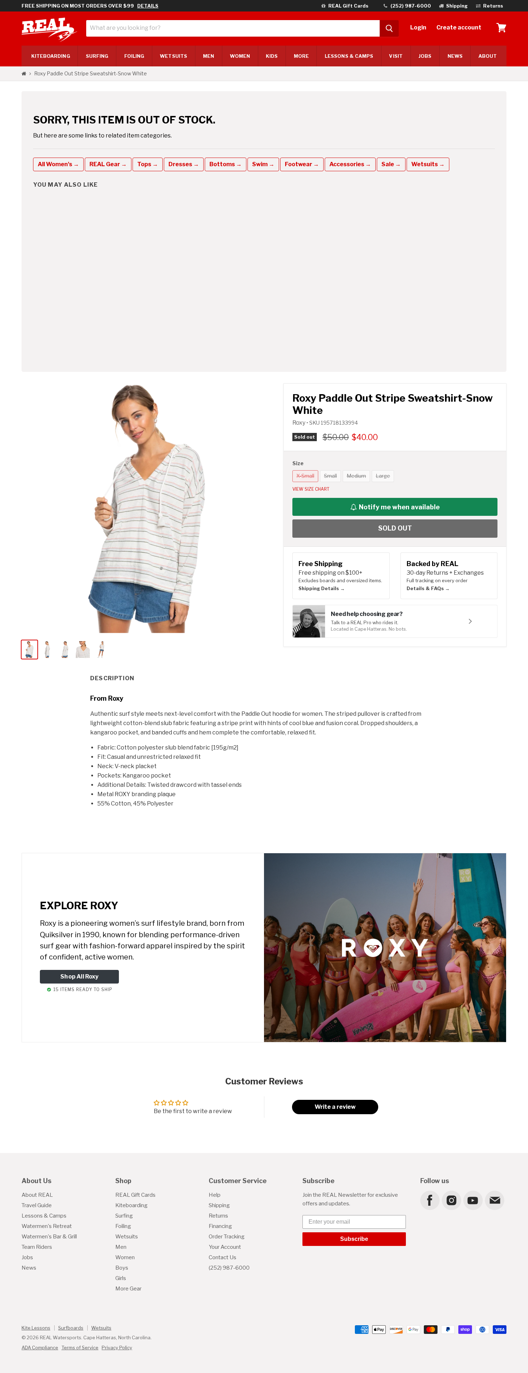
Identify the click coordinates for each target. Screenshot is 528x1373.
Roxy (299, 422)
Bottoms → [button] (225, 164)
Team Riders (37, 1247)
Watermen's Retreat (47, 1226)
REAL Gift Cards (135, 1195)
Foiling (134, 56)
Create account (458, 27)
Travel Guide (37, 1205)
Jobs (424, 56)
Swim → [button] (263, 164)
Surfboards (70, 1328)
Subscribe (354, 1239)
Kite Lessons (36, 1328)
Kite (50, 56)
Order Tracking (227, 1236)
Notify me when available (399, 507)
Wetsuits (173, 56)
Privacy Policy (117, 1347)
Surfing (124, 1216)
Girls (120, 1278)
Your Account (225, 1247)
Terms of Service (79, 1347)
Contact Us (222, 1257)
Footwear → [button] (302, 164)
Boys (121, 1268)
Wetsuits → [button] (428, 164)
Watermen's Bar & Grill (49, 1236)
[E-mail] (494, 1200)
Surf (97, 56)
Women (240, 56)
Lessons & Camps (349, 56)
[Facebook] (429, 1200)
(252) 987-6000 (229, 1268)
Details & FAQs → (428, 588)
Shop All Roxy (79, 976)
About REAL (37, 1195)
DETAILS (147, 6)
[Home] (24, 73)
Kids (272, 56)
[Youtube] (472, 1200)
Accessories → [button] (350, 164)
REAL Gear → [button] (108, 164)
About (487, 56)
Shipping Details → (321, 588)
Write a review (335, 1106)
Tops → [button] (147, 164)
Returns (218, 1216)
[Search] (389, 28)
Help (215, 1195)
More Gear (128, 1288)
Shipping (219, 1205)
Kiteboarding (131, 1205)
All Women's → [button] (58, 164)
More (301, 56)
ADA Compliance (40, 1347)
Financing (220, 1226)
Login (418, 27)
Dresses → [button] (183, 164)
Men (208, 56)
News (455, 56)
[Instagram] (451, 1200)
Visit (395, 56)
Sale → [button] (391, 164)
